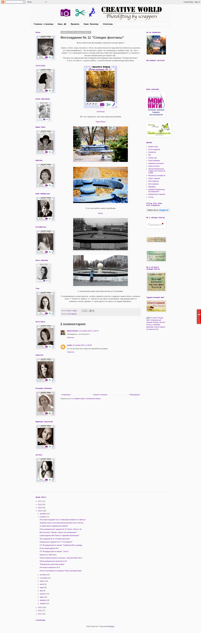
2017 (40, 501)
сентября (44, 578)
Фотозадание (72, 314)
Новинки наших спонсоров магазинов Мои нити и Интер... (62, 523)
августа (43, 581)
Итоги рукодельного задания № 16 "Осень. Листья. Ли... (61, 529)
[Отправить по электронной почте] (82, 310)
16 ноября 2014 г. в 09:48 (82, 345)
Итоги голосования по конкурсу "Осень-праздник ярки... (61, 571)
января (43, 603)
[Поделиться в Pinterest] (93, 310)
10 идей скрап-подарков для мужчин (54, 526)
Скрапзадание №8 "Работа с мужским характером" (59, 535)
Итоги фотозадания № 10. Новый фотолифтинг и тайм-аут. (63, 520)
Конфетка (152, 152)
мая (41, 591)
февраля (43, 600)
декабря (43, 514)
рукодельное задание (156, 194)
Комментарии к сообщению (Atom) (87, 399)
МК (149, 155)
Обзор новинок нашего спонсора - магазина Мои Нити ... (62, 558)
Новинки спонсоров (156, 163)
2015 (40, 508)
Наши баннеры (91, 24)
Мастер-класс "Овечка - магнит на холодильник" (58, 532)
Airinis (100, 213)
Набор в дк (152, 158)
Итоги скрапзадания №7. (49, 548)
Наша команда (154, 160)
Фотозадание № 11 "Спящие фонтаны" (55, 539)
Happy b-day (153, 147)
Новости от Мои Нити (48, 555)
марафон (152, 187)
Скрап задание (154, 178)
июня (42, 587)
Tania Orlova (101, 122)
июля (42, 584)
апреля (43, 594)
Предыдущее (134, 395)
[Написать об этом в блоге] (85, 310)
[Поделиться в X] (88, 310)
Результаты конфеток (156, 176)
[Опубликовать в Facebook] (90, 310)
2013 (40, 607)
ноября (43, 517)
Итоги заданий (154, 149)
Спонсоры (108, 24)
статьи (151, 197)
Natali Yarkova (72, 331)
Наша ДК (62, 24)
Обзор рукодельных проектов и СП (53, 561)
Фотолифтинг (153, 184)
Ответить (70, 338)
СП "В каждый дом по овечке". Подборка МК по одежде (61, 545)
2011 (40, 614)
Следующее (66, 395)
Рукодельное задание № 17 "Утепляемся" (56, 542)
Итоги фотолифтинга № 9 (50, 567)
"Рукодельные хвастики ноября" (52, 564)
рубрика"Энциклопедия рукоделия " (156, 190)
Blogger (111, 626)
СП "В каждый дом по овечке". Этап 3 (54, 551)
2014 (40, 511)
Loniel (69, 345)
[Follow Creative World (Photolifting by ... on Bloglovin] (158, 211)
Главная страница (43, 24)
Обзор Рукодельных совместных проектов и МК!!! (156, 171)
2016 (40, 504)
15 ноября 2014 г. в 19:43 (88, 331)
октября (43, 575)
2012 (40, 611)
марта (42, 597)
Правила (75, 24)
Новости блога (154, 166)
